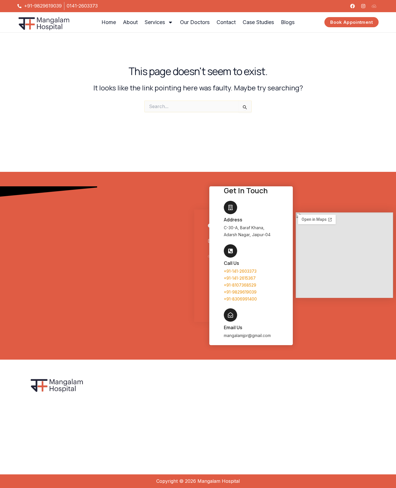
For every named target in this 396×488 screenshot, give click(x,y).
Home (108, 22)
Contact (226, 22)
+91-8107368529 (240, 285)
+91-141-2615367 (240, 278)
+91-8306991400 (240, 298)
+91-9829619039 (240, 291)
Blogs (288, 22)
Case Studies (258, 22)
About (130, 22)
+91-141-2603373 (240, 271)
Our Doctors (195, 22)
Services (155, 22)
